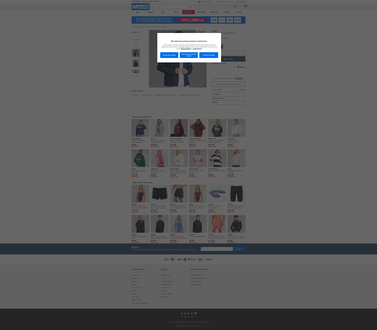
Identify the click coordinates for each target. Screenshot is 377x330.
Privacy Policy (185, 49)
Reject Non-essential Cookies (189, 55)
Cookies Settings (208, 55)
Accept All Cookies (169, 55)
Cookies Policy (197, 49)
